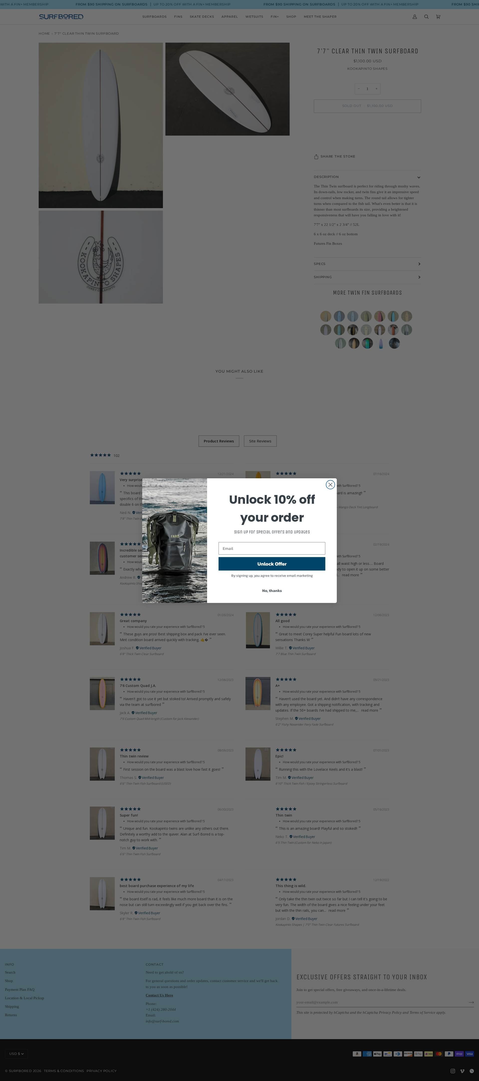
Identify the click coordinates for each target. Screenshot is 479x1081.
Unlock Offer (272, 564)
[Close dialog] (330, 484)
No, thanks (272, 590)
